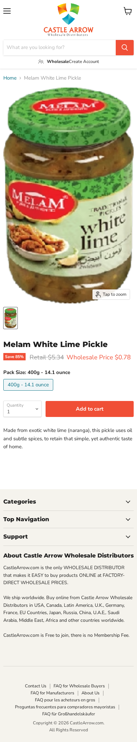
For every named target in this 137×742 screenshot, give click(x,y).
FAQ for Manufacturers (52, 693)
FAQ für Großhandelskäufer (68, 714)
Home (10, 78)
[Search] (125, 47)
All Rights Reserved (68, 730)
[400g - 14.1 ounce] (29, 392)
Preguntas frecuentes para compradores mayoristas (65, 707)
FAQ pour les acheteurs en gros (65, 700)
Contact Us (35, 686)
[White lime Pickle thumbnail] (10, 318)
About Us (90, 693)
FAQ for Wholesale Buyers (79, 686)
